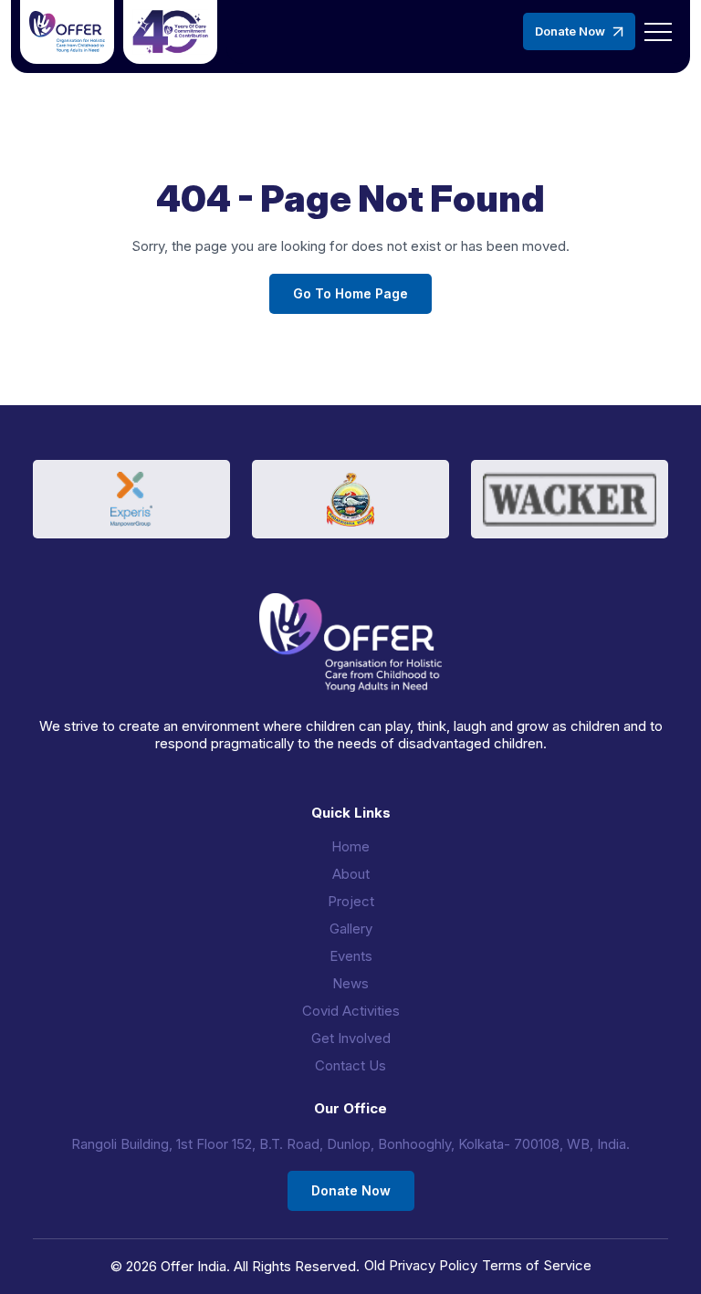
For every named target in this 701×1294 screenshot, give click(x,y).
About (351, 873)
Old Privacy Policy (420, 1265)
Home (350, 846)
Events (351, 956)
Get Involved (351, 1038)
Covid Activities (351, 1010)
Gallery (351, 928)
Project (351, 901)
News (350, 983)
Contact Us (350, 1065)
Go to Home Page (350, 293)
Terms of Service (536, 1265)
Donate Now (570, 31)
